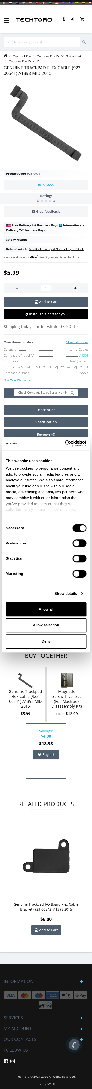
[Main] (5, 56)
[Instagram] (12, 1062)
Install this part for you (47, 314)
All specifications (77, 342)
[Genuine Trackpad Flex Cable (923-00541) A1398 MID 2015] (46, 123)
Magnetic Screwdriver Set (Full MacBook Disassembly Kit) (67, 699)
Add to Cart (48, 930)
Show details (65, 593)
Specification (46, 422)
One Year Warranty (17, 380)
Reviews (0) (46, 434)
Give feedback (48, 211)
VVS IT (51, 1084)
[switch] (79, 543)
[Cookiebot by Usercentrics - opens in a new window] (65, 443)
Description (46, 409)
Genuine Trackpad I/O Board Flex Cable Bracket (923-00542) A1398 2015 (46, 907)
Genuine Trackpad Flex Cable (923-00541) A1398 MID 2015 (25, 699)
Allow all (46, 609)
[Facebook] (6, 1062)
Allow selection (46, 625)
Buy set (47, 754)
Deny (46, 641)
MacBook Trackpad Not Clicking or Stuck (56, 249)
